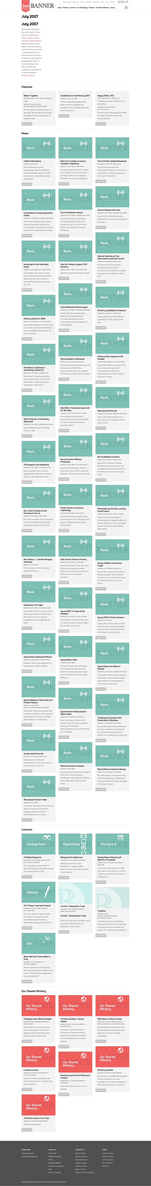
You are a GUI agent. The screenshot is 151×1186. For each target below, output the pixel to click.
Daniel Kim (100, 865)
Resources (76, 2)
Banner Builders (108, 1163)
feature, (36, 35)
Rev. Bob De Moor (44, 270)
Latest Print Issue (108, 1153)
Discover (80, 909)
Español (112, 2)
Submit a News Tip (81, 1156)
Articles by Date (108, 1159)
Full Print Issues (108, 1156)
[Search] (126, 7)
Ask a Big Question (82, 1159)
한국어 (107, 2)
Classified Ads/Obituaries (30, 1156)
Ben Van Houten (66, 1026)
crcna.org (127, 2)
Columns (73, 7)
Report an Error (81, 1169)
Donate (82, 2)
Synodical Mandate (55, 1163)
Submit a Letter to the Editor (85, 1172)
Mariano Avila (43, 373)
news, (24, 38)
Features (66, 7)
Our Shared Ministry (102, 7)
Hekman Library (28, 75)
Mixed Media (81, 860)
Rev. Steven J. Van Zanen (31, 862)
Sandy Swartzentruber (68, 911)
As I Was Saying (82, 7)
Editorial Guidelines (55, 1156)
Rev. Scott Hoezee (103, 109)
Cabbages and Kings (110, 916)
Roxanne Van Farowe (120, 213)
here (36, 52)
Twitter (121, 2)
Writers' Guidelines (55, 1172)
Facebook (119, 2)
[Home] (47, 5)
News (36, 164)
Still (42, 962)
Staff (50, 1169)
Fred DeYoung (41, 106)
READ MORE (27, 124)
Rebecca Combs (28, 1024)
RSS (123, 2)
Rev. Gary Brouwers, (30, 106)
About (102, 2)
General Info (53, 1153)
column (30, 38)
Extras (112, 7)
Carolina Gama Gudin (117, 1024)
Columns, (37, 860)
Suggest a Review (81, 1163)
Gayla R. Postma (81, 413)
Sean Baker (64, 1083)
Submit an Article (81, 1166)
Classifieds (88, 2)
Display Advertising (28, 1153)
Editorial (44, 908)
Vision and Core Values (56, 1166)
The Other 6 (118, 862)
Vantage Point (45, 860)
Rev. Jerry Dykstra (30, 1075)
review (36, 38)
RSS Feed (106, 1166)
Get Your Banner (67, 2)
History (51, 1159)
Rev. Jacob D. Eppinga (104, 918)
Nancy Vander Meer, (103, 1024)
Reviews (92, 7)
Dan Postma (80, 166)
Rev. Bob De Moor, (29, 707)
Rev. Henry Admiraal (30, 964)
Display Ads (96, 2)
